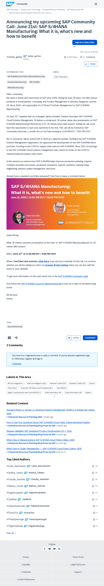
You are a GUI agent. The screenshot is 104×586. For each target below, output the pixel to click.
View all (10, 533)
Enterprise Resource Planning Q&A (25, 417)
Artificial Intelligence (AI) (36, 383)
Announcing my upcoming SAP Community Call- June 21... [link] (30, 13)
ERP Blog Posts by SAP (75, 10)
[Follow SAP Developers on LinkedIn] (59, 549)
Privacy (26, 557)
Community (22, 4)
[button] (86, 64)
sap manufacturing (15, 327)
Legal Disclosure (78, 564)
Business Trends (56, 383)
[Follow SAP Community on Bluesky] (49, 549)
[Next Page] (54, 396)
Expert (88, 393)
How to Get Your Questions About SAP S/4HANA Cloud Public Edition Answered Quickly (48, 422)
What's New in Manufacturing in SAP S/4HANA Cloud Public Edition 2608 (40, 440)
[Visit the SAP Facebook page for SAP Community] (45, 549)
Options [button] (73, 47)
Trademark (26, 572)
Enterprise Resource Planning (54, 10)
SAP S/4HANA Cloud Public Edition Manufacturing (26, 76)
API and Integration (15, 383)
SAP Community (12, 10)
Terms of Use (78, 557)
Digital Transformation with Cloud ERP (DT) (24, 393)
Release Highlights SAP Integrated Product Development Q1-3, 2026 (39, 431)
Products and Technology (30, 10)
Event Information (61, 77)
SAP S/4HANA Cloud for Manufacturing (39, 284)
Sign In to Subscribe (84, 42)
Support (78, 572)
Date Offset (61, 388)
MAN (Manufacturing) (15, 88)
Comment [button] (90, 338)
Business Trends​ (76, 383)
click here (43, 261)
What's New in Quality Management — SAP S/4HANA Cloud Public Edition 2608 (44, 449)
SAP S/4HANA (35, 82)
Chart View (12, 388)
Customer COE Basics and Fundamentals (36, 388)
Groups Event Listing (56, 265)
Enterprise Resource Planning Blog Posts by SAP (32, 426)
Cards (91, 383)
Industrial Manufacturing (17, 82)
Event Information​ (72, 393)
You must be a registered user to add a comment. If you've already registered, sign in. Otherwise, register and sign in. (51, 357)
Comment (16, 364)
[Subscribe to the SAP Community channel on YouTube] (54, 549)
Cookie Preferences (26, 579)
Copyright (26, 564)
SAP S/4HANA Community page (73, 276)
